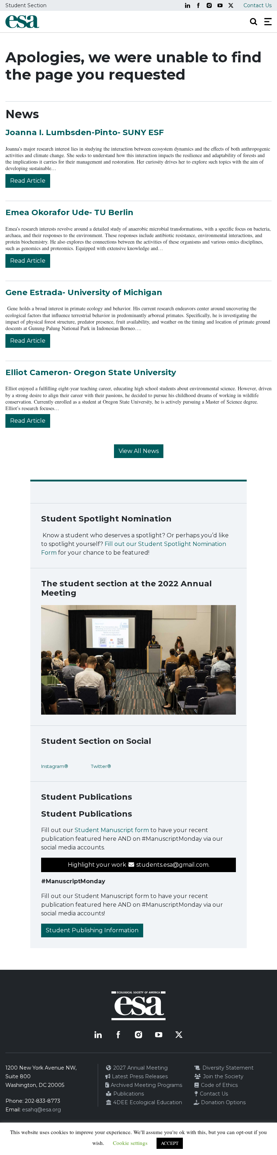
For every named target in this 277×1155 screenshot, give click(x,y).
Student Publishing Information (92, 930)
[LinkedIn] (187, 5)
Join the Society (222, 1076)
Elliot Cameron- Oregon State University (90, 372)
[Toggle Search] (253, 21)
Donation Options (222, 1102)
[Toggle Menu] (268, 21)
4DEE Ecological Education (147, 1102)
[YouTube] (220, 5)
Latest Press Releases (139, 1076)
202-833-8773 (42, 1101)
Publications (128, 1093)
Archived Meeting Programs (145, 1085)
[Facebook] (198, 5)
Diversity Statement (227, 1068)
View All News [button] (139, 451)
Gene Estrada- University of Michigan (83, 292)
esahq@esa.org (41, 1109)
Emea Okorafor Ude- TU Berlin (69, 212)
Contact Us (257, 5)
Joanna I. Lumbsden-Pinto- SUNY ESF (84, 132)
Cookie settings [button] (130, 1142)
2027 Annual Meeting (140, 1068)
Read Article (27, 180)
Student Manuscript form (112, 830)
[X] (230, 5)
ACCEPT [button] (170, 1143)
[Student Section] (22, 21)
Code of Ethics (218, 1085)
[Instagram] (209, 5)
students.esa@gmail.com (171, 864)
